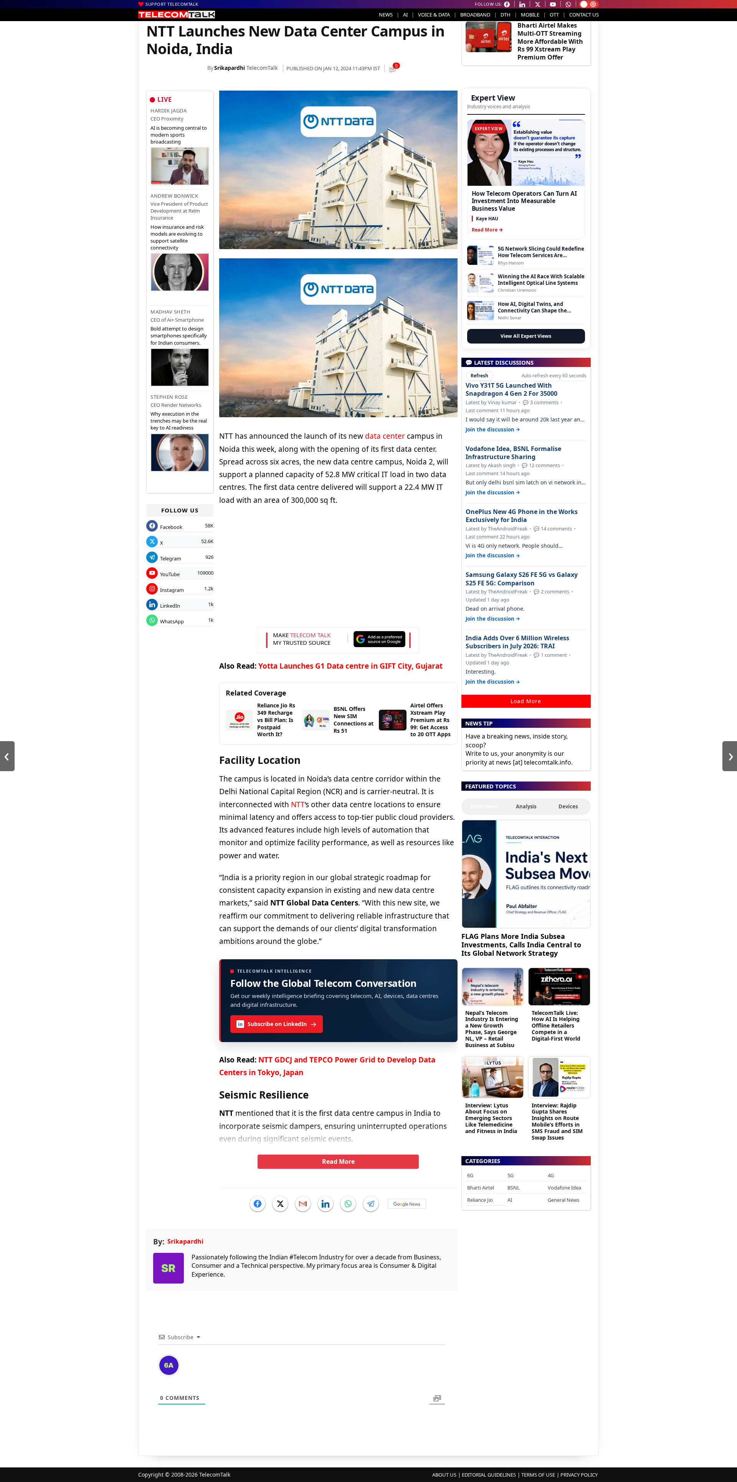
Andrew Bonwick (174, 195)
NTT (298, 805)
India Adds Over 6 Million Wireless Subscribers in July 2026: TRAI (517, 642)
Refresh (479, 375)
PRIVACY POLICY (579, 1474)
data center (385, 436)
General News (563, 1199)
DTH (506, 14)
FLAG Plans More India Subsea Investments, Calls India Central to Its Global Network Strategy (521, 944)
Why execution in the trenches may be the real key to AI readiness (178, 420)
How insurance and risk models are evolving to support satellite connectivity (177, 237)
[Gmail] (303, 1203)
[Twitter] (280, 1203)
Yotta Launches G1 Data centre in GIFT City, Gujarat (350, 666)
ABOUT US (444, 1474)
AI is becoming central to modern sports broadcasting (178, 134)
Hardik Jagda (168, 110)
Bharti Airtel (480, 1187)
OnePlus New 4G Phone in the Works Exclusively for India (522, 516)
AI (405, 14)
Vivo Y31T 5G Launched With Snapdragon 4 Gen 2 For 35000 (511, 390)
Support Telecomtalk (171, 4)
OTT (554, 14)
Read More (338, 1161)
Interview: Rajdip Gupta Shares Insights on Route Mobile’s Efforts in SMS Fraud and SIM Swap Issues (557, 1121)
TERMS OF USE (538, 1474)
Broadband (475, 14)
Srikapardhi (229, 67)
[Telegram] (370, 1203)
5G (510, 1175)
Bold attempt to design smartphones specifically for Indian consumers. (178, 335)
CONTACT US (584, 14)
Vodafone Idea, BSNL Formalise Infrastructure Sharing (513, 453)
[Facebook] (257, 1203)
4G (551, 1175)
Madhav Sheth (170, 311)
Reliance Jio (480, 1199)
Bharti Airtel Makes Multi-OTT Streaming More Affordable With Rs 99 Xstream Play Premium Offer (550, 41)
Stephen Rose (169, 396)
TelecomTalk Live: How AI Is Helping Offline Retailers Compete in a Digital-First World (556, 1025)
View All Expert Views (526, 336)
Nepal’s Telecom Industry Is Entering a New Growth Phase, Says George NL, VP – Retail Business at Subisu (491, 1029)
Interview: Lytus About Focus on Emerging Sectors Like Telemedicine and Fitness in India (491, 1118)
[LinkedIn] (325, 1203)
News (386, 14)
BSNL (513, 1187)
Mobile (530, 14)
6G (470, 1175)
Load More (526, 701)
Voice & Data (434, 14)
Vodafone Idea (564, 1187)
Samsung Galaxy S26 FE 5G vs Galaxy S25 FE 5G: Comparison (522, 579)
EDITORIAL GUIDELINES (489, 1474)
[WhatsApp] (348, 1203)
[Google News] (407, 1204)
